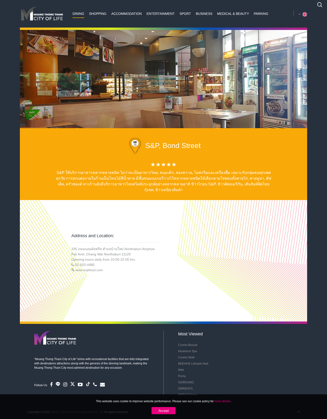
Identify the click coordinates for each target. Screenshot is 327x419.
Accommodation (126, 14)
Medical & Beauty (233, 14)
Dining (78, 14)
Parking (261, 14)
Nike (181, 370)
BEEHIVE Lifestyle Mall (193, 363)
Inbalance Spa (187, 351)
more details (222, 401)
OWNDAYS (185, 388)
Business (204, 14)
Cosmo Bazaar (187, 345)
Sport (185, 14)
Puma (182, 376)
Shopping (98, 14)
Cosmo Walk (186, 357)
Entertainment (161, 14)
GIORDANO (186, 382)
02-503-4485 (85, 265)
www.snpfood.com (89, 270)
